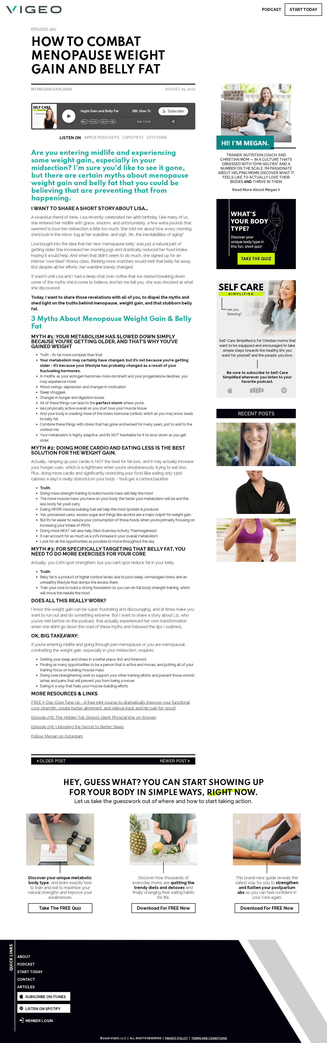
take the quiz (256, 259)
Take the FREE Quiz (60, 908)
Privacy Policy (176, 1038)
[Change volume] (112, 122)
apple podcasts (101, 137)
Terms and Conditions (209, 1038)
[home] (34, 9)
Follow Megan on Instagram (57, 736)
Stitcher (157, 137)
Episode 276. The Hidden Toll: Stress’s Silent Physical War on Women (93, 717)
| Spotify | (133, 137)
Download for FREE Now (163, 908)
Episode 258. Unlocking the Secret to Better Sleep (77, 726)
